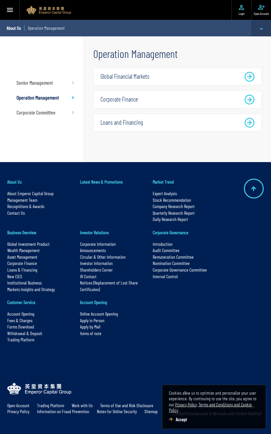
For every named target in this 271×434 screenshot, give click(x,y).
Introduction (163, 244)
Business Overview (21, 232)
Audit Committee (166, 250)
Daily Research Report (170, 219)
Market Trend (163, 182)
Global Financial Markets (124, 76)
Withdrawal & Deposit (24, 333)
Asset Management (22, 257)
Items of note (90, 333)
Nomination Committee (171, 263)
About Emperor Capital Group (31, 193)
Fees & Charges (19, 320)
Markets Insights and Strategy (31, 289)
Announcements (93, 250)
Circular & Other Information (103, 257)
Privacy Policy (18, 411)
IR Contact (88, 276)
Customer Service (21, 302)
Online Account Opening (99, 314)
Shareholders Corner (96, 270)
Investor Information (96, 263)
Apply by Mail (90, 326)
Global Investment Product (28, 244)
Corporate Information (98, 244)
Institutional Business (24, 282)
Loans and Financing (121, 122)
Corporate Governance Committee (180, 270)
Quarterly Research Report (174, 213)
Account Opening (20, 314)
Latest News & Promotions (101, 182)
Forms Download (20, 326)
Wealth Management (23, 250)
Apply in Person (92, 320)
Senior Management (35, 82)
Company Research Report (174, 206)
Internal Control (165, 276)
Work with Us (82, 405)
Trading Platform (20, 339)
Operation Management (38, 97)
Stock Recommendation (172, 200)
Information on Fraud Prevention (63, 411)
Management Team (22, 200)
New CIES (14, 276)
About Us (14, 182)
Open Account (18, 405)
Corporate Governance (170, 232)
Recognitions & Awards (25, 206)
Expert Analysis (165, 193)
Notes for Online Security (117, 411)
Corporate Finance (119, 99)
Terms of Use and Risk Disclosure (126, 405)
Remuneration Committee (173, 257)
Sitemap (151, 411)
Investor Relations (94, 232)
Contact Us (16, 213)
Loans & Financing (22, 270)
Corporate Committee (36, 112)
